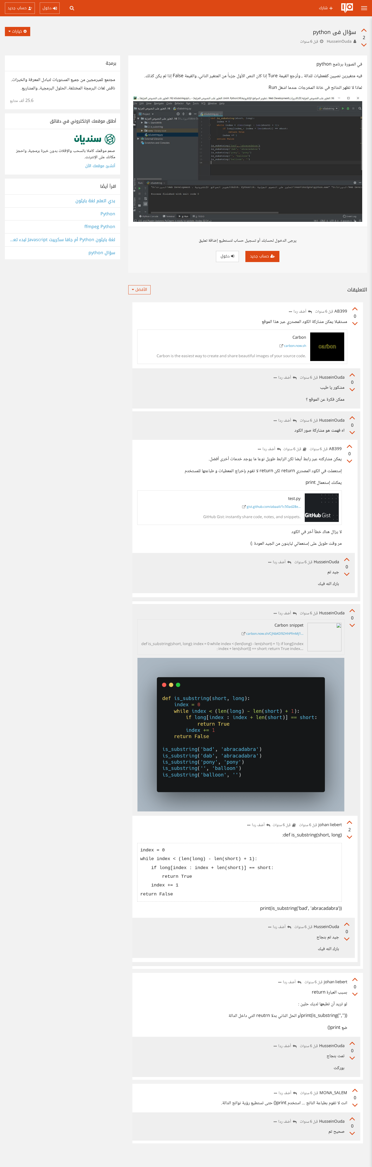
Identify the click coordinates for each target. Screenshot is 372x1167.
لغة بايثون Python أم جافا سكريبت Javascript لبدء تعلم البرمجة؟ (62, 240)
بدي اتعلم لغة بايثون (95, 201)
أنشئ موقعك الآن (100, 166)
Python (107, 214)
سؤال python (102, 253)
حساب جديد (260, 256)
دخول (226, 256)
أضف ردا (300, 312)
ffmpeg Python (99, 227)
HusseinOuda (339, 42)
